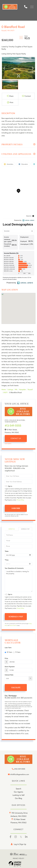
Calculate (15, 687)
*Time (6, 560)
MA (16, 389)
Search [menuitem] (18, 788)
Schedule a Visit (25, 529)
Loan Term (8, 647)
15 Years (17, 652)
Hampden (22, 389)
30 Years (9, 652)
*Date (6, 551)
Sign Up (23, 844)
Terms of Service (13, 625)
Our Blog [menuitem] (18, 798)
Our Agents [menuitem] (18, 792)
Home (4, 389)
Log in (16, 844)
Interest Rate (9, 675)
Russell (30, 389)
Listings (10, 389)
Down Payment (10, 666)
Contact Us (16, 438)
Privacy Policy (20, 500)
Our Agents (8, 443)
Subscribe (16, 508)
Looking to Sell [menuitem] (18, 795)
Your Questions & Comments (14, 568)
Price (6, 658)
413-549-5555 (13, 425)
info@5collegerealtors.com (19, 774)
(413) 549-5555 (26, 7)
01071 (5, 392)
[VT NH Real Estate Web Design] (18, 864)
